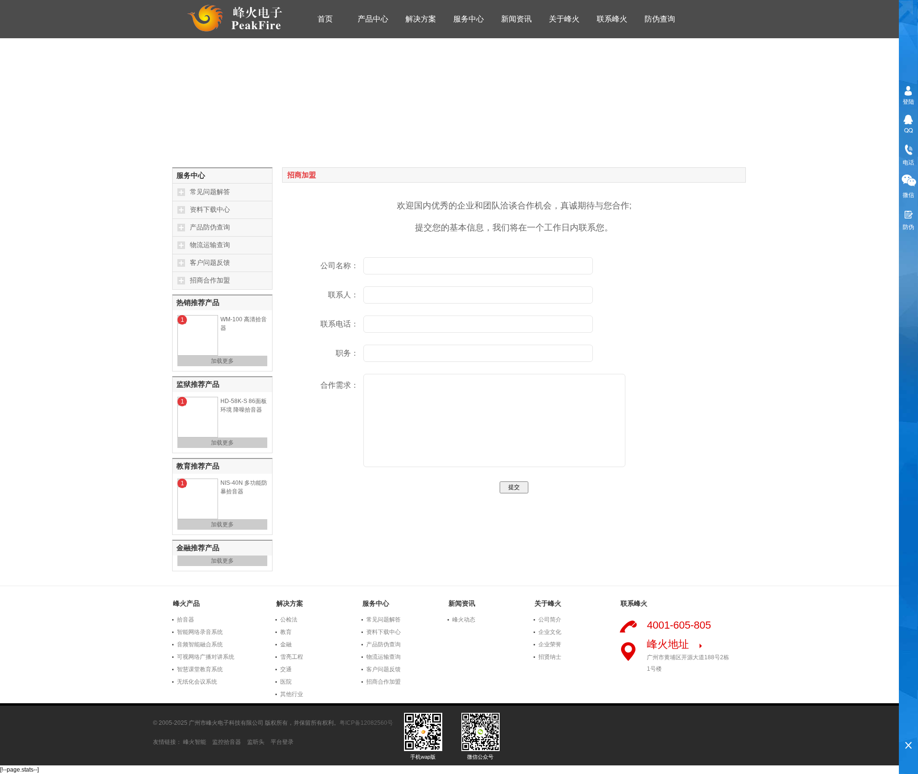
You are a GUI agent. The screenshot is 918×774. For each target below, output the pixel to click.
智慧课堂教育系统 (200, 669)
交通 (286, 669)
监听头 (255, 742)
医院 (286, 681)
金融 (286, 644)
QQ (908, 130)
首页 (325, 19)
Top (908, 729)
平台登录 (282, 742)
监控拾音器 (226, 742)
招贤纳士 (549, 657)
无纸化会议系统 (197, 681)
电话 (908, 162)
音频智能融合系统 (200, 644)
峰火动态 (463, 619)
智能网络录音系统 (200, 632)
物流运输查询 (210, 245)
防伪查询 (660, 19)
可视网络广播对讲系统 (205, 657)
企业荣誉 (549, 644)
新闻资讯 (516, 19)
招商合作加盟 (210, 280)
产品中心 (373, 19)
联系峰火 (612, 19)
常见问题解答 (210, 192)
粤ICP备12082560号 (366, 722)
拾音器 (185, 619)
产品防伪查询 (210, 227)
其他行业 (291, 694)
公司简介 (549, 619)
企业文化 (549, 632)
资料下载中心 (210, 209)
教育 (286, 632)
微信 (908, 194)
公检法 (288, 619)
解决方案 (420, 19)
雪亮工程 (291, 657)
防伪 (908, 226)
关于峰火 (564, 19)
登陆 (908, 101)
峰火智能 (194, 742)
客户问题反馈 (210, 262)
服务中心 (468, 19)
